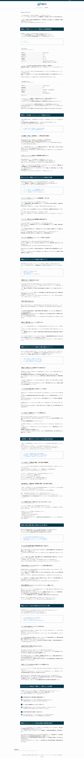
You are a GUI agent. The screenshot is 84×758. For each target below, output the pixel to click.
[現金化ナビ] (42, 4)
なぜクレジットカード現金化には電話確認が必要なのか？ (34, 129)
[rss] (69, 0)
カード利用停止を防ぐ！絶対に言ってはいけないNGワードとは (35, 456)
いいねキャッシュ (27, 42)
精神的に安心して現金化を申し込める (30, 271)
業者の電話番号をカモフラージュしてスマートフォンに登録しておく (36, 539)
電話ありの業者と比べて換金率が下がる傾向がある (33, 358)
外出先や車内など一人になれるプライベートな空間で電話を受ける (35, 538)
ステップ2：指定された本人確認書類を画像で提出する (33, 190)
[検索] (70, 0)
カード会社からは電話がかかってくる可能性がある (33, 361)
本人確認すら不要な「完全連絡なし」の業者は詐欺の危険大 (34, 128)
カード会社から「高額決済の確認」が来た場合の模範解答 (34, 453)
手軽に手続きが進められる (28, 272)
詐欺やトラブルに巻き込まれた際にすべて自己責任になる (34, 620)
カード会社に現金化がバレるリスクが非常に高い (32, 617)
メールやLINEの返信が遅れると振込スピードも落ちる (33, 360)
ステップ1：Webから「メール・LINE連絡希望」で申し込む (34, 189)
